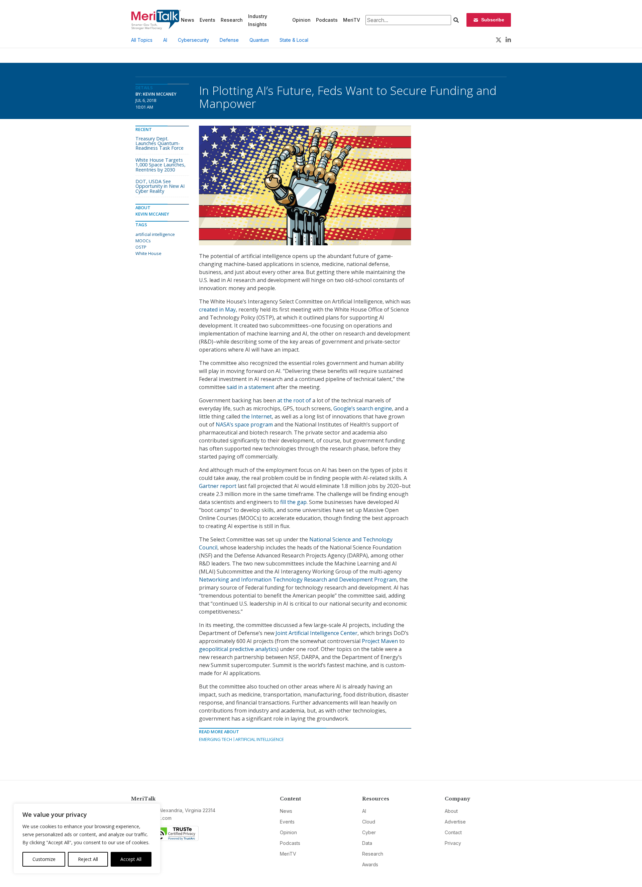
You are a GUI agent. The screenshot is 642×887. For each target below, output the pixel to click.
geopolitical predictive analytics (238, 649)
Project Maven (380, 641)
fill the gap (293, 502)
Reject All (88, 859)
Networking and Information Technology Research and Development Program (298, 579)
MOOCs (143, 241)
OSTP (140, 247)
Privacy (453, 843)
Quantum (259, 40)
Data (367, 843)
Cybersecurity (193, 40)
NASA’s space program (244, 424)
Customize (44, 859)
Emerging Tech (215, 739)
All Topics (141, 40)
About (451, 811)
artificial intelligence (155, 234)
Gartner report (217, 486)
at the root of (294, 400)
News (187, 20)
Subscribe (492, 19)
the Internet (256, 416)
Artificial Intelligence (259, 739)
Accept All (130, 859)
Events (207, 20)
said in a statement (250, 387)
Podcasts (327, 20)
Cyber (369, 832)
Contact (453, 832)
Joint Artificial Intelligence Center (316, 633)
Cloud (368, 822)
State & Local (294, 40)
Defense (229, 40)
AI (165, 40)
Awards (370, 864)
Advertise (455, 822)
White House (148, 253)
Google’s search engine (362, 408)
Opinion (301, 20)
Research (232, 20)
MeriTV (351, 20)
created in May (217, 309)
